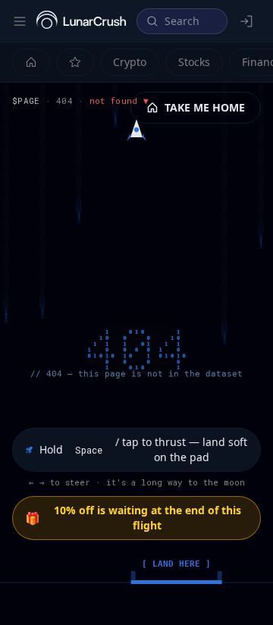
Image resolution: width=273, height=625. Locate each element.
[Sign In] (247, 21)
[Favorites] (75, 62)
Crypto (129, 62)
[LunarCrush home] (81, 21)
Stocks (194, 62)
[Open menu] (19, 21)
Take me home (205, 107)
